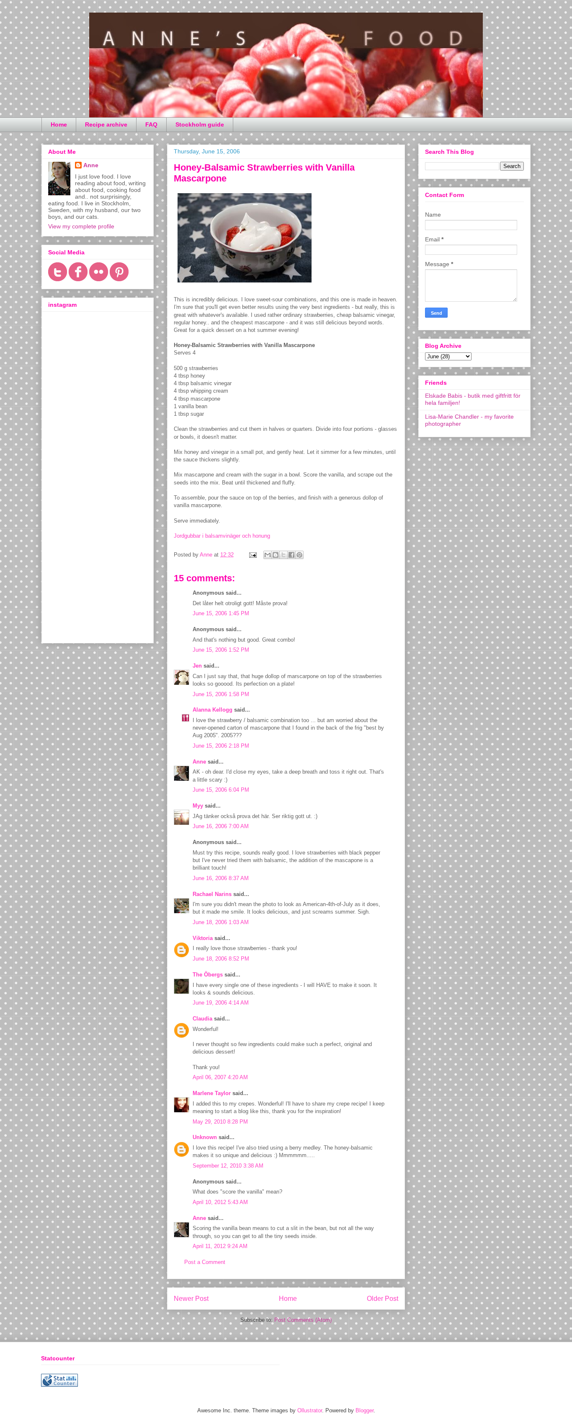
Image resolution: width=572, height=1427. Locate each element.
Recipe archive (106, 124)
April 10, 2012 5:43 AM (220, 1202)
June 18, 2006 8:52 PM (221, 959)
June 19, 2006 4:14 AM (221, 1003)
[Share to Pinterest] (299, 555)
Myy (198, 806)
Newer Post (191, 1298)
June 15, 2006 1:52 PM (221, 650)
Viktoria (203, 938)
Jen (197, 666)
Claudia (202, 1018)
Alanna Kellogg (212, 710)
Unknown (205, 1137)
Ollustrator (309, 1410)
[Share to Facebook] (291, 555)
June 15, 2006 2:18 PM (221, 746)
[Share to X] (283, 555)
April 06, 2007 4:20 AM (220, 1077)
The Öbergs (208, 974)
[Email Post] (252, 555)
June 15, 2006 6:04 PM (221, 790)
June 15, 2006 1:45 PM (221, 613)
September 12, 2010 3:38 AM (228, 1166)
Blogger (365, 1410)
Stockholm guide (199, 124)
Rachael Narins (212, 894)
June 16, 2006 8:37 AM (221, 878)
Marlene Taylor (212, 1093)
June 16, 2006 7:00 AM (221, 826)
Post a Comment (204, 1262)
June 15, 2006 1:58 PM (221, 694)
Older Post (382, 1298)
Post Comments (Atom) (303, 1320)
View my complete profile (81, 226)
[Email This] (267, 555)
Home (59, 124)
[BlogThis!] (275, 555)
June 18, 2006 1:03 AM (221, 922)
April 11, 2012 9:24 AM (220, 1246)
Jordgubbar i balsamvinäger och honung (222, 536)
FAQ (151, 124)
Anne (199, 762)
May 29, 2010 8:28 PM (220, 1122)
